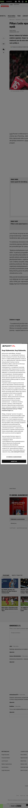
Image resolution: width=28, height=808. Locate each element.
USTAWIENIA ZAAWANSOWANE (14, 457)
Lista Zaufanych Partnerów (18, 451)
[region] (14, 404)
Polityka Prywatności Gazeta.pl (9, 408)
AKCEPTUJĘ (14, 461)
